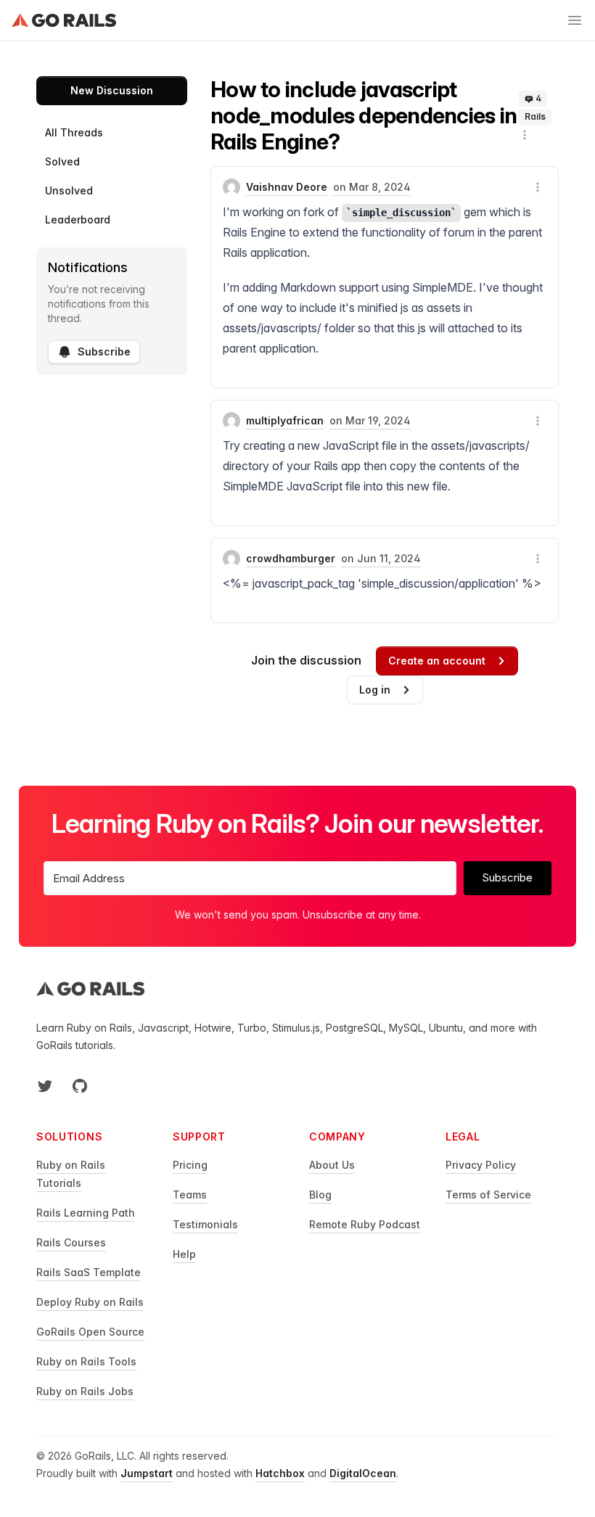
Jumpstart (146, 1473)
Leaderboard (77, 219)
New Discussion (111, 90)
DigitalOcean (362, 1473)
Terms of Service (488, 1194)
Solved (62, 161)
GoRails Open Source (90, 1331)
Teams (190, 1194)
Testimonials (205, 1224)
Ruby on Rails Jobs (85, 1391)
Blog (320, 1194)
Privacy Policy (481, 1165)
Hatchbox (280, 1473)
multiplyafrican (285, 420)
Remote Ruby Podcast (364, 1224)
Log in (374, 689)
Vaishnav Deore (286, 187)
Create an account (436, 660)
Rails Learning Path (85, 1212)
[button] (524, 135)
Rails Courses (71, 1242)
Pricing (190, 1165)
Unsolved (69, 190)
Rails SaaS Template (88, 1272)
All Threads (74, 132)
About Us (332, 1165)
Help (184, 1254)
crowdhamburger (290, 558)
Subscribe (104, 351)
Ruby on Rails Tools (86, 1361)
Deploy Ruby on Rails (90, 1302)
